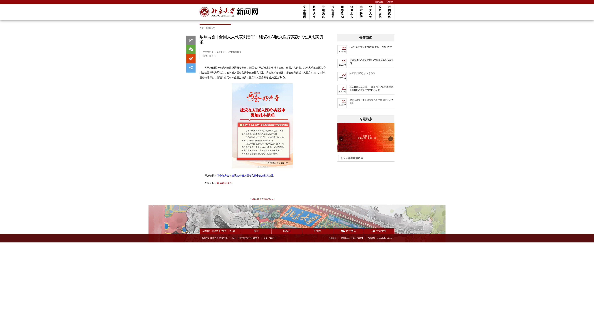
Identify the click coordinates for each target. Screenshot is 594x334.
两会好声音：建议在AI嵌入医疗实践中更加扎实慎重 (245, 175)
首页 (202, 28)
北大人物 (370, 11)
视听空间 (332, 11)
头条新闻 (304, 11)
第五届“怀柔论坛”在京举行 (362, 73)
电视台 (287, 231)
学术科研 (361, 11)
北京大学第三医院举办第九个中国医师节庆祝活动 (371, 102)
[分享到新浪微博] (191, 58)
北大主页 (379, 2)
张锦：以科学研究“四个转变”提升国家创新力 (371, 47)
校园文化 (380, 11)
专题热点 (323, 11)
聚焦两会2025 (224, 183)
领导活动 (342, 11)
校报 (256, 231)
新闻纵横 (314, 11)
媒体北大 (351, 11)
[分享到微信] (191, 49)
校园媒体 (389, 11)
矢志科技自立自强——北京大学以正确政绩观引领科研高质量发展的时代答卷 (371, 88)
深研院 (223, 231)
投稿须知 (333, 238)
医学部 (215, 231)
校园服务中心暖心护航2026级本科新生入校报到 (372, 62)
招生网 (232, 231)
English (390, 2)
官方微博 (381, 231)
